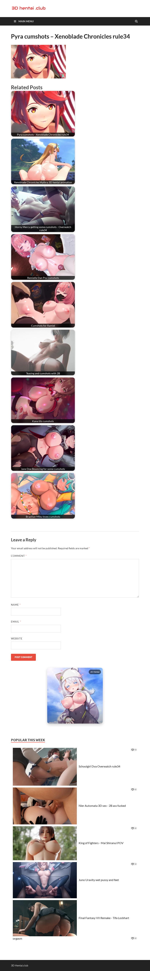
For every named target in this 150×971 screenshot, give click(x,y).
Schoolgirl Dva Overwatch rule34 (99, 766)
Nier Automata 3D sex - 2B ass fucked (102, 805)
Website (16, 638)
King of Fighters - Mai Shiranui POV (101, 843)
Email (16, 621)
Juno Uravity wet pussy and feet (99, 880)
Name (16, 604)
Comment (19, 555)
